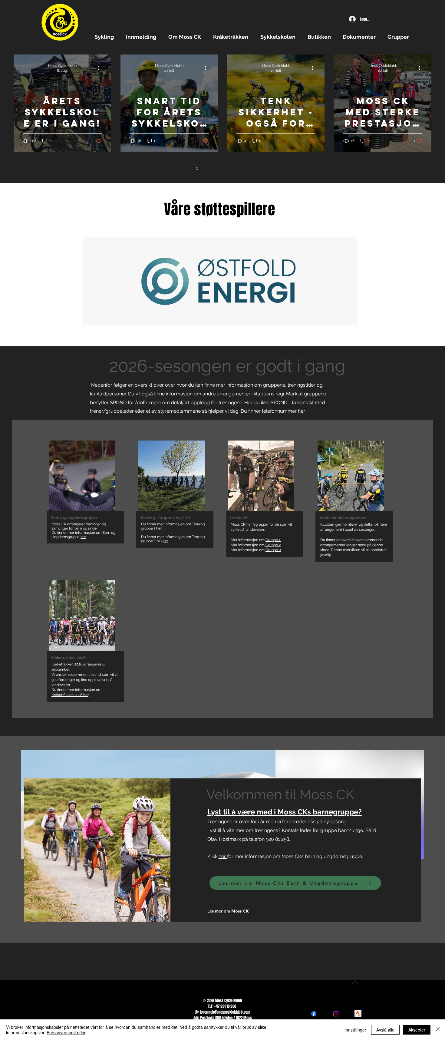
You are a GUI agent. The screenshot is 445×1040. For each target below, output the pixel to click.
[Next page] (260, 168)
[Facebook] (313, 1013)
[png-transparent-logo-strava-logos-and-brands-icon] (357, 1013)
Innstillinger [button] (355, 1030)
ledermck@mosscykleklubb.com (225, 1012)
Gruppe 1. (273, 540)
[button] (105, 36)
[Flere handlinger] (100, 67)
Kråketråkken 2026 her (69, 695)
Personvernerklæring (67, 1032)
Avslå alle (385, 1030)
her (301, 411)
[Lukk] (437, 1029)
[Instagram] (335, 1013)
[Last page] (273, 168)
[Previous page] (184, 168)
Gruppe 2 (273, 545)
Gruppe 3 (273, 550)
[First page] (171, 168)
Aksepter (416, 1030)
